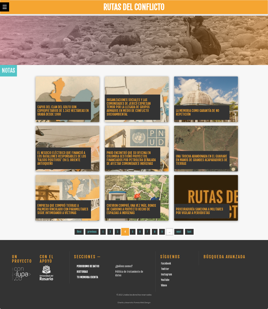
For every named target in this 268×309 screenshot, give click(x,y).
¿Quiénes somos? (124, 266)
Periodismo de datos (88, 266)
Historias (82, 271)
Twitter (165, 268)
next (178, 231)
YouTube (165, 279)
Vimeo (164, 285)
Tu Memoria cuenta (87, 277)
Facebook (166, 263)
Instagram (166, 274)
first (79, 231)
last (189, 231)
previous (92, 231)
